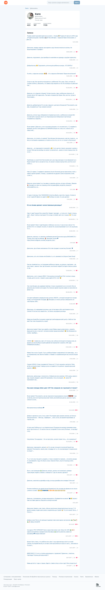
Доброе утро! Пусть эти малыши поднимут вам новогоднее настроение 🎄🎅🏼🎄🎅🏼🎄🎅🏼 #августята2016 (52, 521)
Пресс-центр (17, 579)
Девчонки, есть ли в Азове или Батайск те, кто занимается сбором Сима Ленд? (51, 256)
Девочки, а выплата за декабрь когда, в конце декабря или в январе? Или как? (51, 480)
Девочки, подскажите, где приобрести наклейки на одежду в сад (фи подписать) (51, 57)
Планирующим (8, 579)
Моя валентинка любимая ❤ (35, 407)
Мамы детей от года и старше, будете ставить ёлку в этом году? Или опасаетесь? (52, 563)
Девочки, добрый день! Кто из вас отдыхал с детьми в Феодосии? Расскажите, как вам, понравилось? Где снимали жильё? (52, 106)
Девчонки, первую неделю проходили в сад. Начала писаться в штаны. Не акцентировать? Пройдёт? (49, 48)
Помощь (54, 576)
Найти (77, 2)
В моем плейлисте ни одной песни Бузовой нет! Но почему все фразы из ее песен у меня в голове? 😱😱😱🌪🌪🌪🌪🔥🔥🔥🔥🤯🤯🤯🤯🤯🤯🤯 (52, 489)
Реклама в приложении (65, 576)
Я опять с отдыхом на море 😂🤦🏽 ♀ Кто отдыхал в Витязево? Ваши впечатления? (51, 73)
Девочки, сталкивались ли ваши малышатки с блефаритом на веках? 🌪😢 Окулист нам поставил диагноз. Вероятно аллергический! (52, 499)
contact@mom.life (15, 586)
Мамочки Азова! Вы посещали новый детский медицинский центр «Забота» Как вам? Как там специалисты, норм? (51, 320)
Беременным (89, 576)
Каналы (76, 576)
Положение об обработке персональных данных (36, 576)
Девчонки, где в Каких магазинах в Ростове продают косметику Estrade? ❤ (50, 248)
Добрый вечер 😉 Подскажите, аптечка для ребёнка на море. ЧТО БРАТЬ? (49, 65)
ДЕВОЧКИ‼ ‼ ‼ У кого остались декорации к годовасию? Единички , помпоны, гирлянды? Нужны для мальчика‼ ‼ (50, 554)
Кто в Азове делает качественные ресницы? (44, 205)
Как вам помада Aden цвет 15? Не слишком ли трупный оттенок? (52, 388)
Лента (26, 8)
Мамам (97, 576)
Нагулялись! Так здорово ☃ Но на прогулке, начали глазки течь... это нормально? (52, 439)
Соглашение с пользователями (12, 576)
